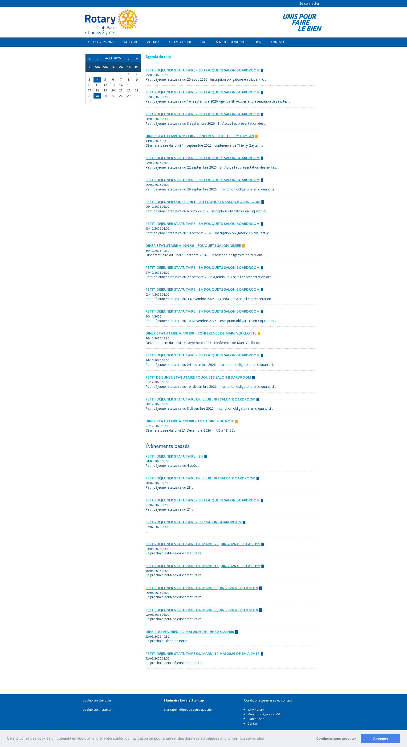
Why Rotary (256, 709)
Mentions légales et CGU (265, 714)
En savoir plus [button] (252, 738)
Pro (203, 42)
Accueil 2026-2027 (101, 42)
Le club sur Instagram (98, 709)
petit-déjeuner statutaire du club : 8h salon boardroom (200, 399)
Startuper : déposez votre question (188, 709)
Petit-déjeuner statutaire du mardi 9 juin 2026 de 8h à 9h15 (202, 587)
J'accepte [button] (380, 738)
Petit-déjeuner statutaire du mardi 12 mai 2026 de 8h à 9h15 (203, 653)
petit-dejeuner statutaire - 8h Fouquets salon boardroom (203, 70)
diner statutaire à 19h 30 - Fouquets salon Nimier (193, 245)
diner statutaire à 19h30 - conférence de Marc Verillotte (201, 333)
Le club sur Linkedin (97, 700)
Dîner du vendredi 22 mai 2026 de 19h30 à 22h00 (190, 631)
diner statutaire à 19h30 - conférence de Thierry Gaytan (200, 135)
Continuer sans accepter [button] (336, 738)
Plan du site (256, 719)
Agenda (153, 42)
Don (258, 42)
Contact (277, 42)
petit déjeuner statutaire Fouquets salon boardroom (198, 377)
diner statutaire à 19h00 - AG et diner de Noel (190, 421)
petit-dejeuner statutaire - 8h (174, 456)
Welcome (130, 42)
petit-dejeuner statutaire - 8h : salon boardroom (194, 522)
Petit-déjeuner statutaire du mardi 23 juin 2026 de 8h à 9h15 (203, 543)
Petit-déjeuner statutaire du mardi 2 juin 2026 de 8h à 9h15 (202, 609)
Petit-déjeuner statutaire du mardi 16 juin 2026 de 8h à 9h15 (203, 565)
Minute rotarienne (230, 42)
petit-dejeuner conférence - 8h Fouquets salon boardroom (203, 201)
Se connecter (309, 3)
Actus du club (180, 42)
